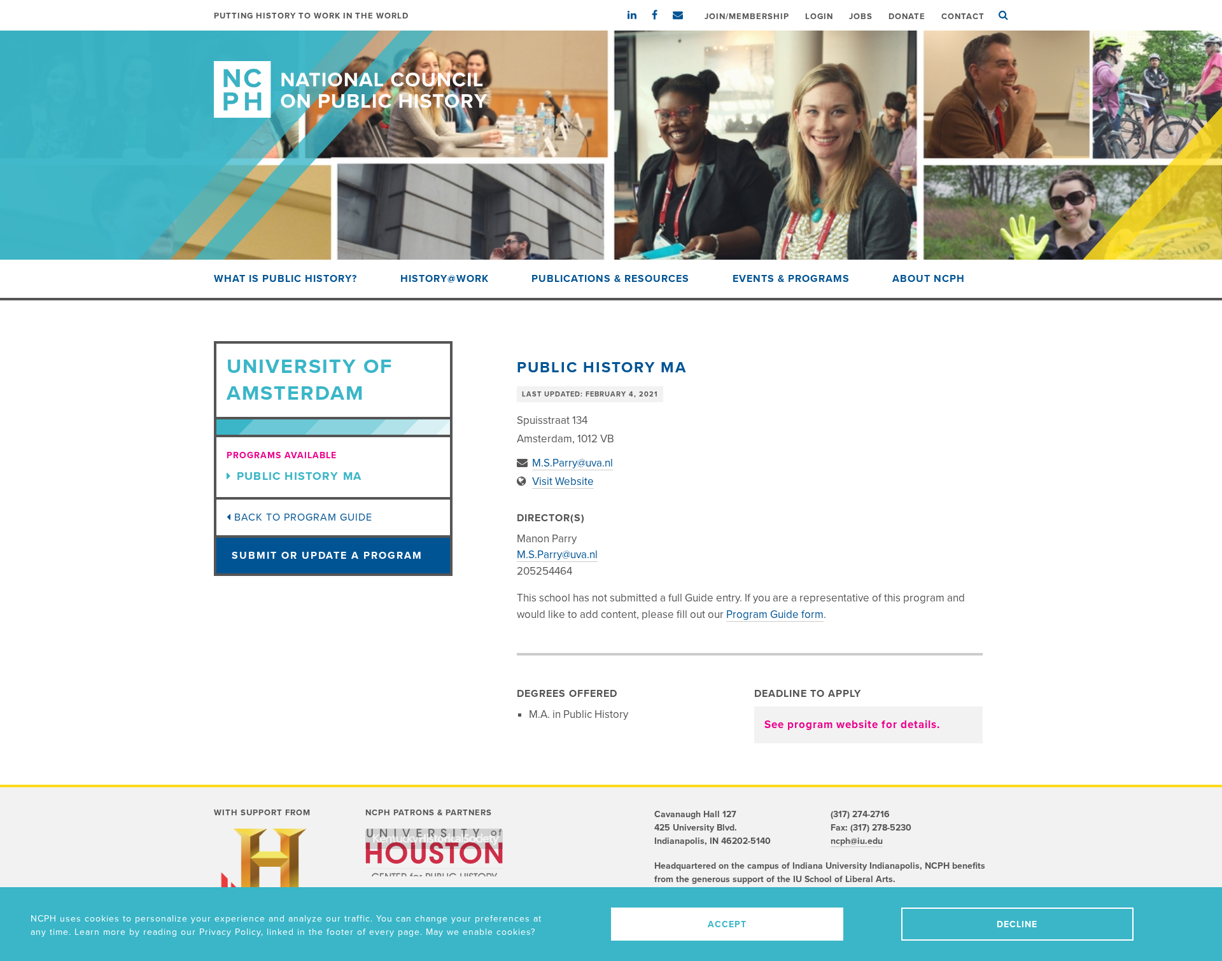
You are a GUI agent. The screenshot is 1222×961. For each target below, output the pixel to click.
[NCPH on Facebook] (661, 15)
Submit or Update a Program (327, 555)
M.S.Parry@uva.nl (572, 463)
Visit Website (563, 481)
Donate (906, 16)
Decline (1017, 924)
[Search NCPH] (1003, 15)
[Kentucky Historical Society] (434, 839)
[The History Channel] (270, 880)
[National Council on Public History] (611, 74)
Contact (963, 16)
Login (819, 16)
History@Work (444, 278)
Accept (727, 924)
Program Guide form (775, 614)
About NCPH (928, 278)
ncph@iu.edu (857, 841)
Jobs (861, 16)
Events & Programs (791, 278)
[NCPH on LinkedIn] (638, 15)
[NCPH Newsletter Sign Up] (684, 15)
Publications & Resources (610, 278)
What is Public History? (285, 278)
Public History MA (299, 476)
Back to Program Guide (301, 517)
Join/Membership (747, 16)
